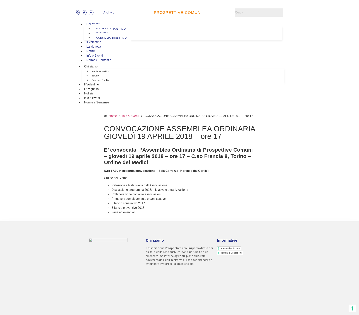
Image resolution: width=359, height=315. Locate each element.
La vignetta (93, 46)
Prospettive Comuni (178, 12)
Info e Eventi (94, 55)
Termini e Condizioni (231, 252)
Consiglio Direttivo (111, 37)
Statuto (95, 75)
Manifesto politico (100, 71)
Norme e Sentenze (98, 60)
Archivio (108, 12)
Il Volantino (93, 42)
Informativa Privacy (230, 248)
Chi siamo (93, 24)
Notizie (91, 51)
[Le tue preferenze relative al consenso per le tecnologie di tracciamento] (352, 308)
